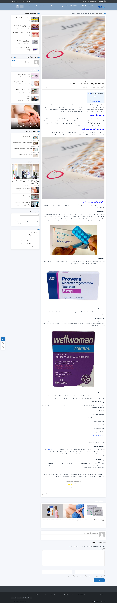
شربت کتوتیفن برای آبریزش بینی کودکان (22, 90)
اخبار (97, 594)
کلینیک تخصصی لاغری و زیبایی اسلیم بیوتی (21, 97)
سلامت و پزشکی (36, 6)
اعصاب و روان (46, 6)
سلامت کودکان (30, 594)
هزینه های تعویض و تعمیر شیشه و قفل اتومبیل (22, 203)
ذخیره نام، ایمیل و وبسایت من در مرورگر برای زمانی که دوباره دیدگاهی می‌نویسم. (84, 576)
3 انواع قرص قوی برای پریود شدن (96, 101)
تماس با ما (28, 6)
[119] (53, 87)
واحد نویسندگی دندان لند (96, 87)
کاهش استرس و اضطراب (98, 435)
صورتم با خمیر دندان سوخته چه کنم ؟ (21, 82)
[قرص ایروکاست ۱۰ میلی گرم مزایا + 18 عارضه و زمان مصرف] (35, 42)
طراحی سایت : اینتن (17, 601)
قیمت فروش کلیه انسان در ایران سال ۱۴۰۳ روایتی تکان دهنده (21, 18)
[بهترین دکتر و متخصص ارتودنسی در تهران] (35, 34)
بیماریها (46, 594)
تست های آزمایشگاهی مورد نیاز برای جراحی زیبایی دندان (22, 26)
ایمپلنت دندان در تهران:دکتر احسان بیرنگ (29, 244)
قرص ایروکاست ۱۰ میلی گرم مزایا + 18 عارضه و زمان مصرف (94, 520)
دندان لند (90, 6)
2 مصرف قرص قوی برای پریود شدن (96, 99)
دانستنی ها (73, 594)
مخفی (89, 93)
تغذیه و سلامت (82, 6)
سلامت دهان (73, 6)
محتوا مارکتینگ (95, 601)
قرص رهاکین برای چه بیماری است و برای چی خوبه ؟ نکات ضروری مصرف (22, 48)
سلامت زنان (94, 81)
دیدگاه (101, 549)
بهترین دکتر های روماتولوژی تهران (22, 188)
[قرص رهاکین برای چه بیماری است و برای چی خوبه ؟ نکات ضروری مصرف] (35, 49)
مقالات (88, 594)
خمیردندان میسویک (34, 232)
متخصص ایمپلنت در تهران (33, 247)
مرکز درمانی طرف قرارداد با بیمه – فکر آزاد (30, 241)
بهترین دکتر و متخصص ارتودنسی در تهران (21, 33)
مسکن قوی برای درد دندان (24, 74)
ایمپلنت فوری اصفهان (34, 238)
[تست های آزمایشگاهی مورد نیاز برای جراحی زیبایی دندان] (35, 27)
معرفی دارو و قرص (86, 81)
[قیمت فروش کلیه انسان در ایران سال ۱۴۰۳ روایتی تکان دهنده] (35, 19)
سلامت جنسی (99, 13)
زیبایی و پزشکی (81, 594)
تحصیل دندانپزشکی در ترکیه (29, 125)
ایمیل (69, 569)
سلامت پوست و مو (56, 6)
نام (102, 569)
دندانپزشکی (65, 6)
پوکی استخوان (49, 449)
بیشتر (13, 60)
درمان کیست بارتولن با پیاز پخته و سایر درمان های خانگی (75, 520)
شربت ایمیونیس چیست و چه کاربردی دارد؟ (53, 519)
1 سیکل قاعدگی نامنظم (98, 97)
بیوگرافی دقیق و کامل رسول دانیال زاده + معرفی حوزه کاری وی (25, 182)
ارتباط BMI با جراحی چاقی (91, 1)
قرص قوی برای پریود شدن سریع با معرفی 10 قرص (87, 83)
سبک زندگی (102, 594)
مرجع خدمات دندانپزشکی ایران (32, 235)
